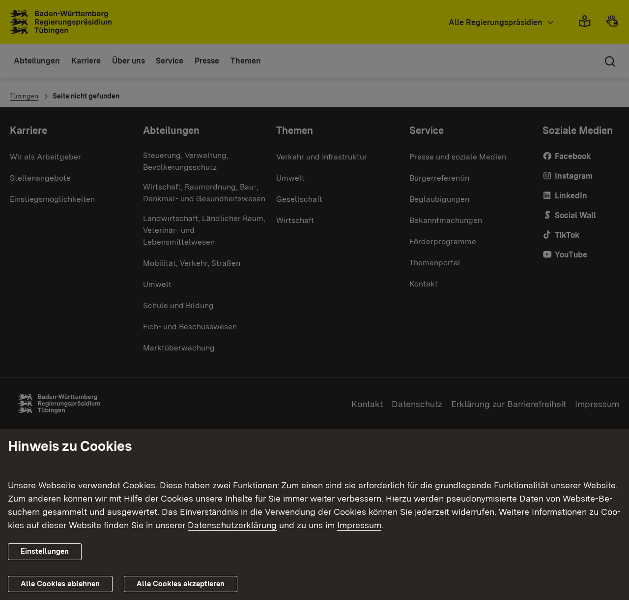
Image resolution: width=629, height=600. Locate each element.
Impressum (359, 525)
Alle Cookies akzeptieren (181, 583)
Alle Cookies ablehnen (60, 583)
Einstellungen (45, 551)
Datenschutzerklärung (232, 525)
